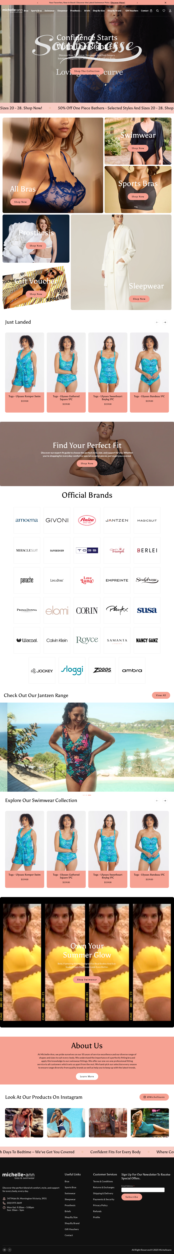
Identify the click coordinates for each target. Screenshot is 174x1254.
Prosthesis (70, 1205)
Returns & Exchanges (103, 1187)
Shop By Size (71, 1217)
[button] (137, 2)
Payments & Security (103, 1199)
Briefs (68, 1211)
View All (161, 695)
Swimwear (70, 1193)
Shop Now (20, 202)
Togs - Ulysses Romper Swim (25, 396)
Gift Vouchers (72, 1229)
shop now (36, 294)
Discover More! (118, 2)
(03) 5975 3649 (14, 1202)
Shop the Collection (87, 71)
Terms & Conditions (103, 1181)
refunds (97, 1211)
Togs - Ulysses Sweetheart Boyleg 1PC (107, 398)
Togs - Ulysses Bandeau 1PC (149, 396)
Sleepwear (70, 1199)
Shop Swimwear (87, 979)
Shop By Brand (72, 1223)
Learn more (87, 1076)
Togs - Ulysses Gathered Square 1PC (66, 398)
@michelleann (156, 1097)
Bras (67, 1181)
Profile (96, 1217)
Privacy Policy (100, 1205)
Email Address (127, 1186)
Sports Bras (70, 1187)
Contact (69, 1235)
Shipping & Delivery (103, 1193)
